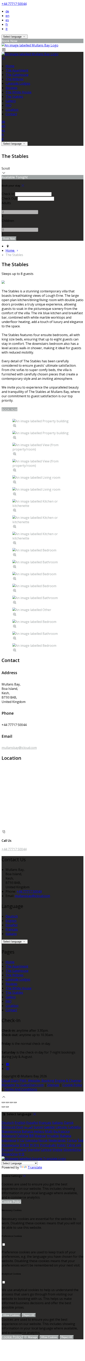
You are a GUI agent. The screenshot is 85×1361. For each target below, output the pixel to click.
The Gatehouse (17, 74)
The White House (18, 92)
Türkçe (71, 1140)
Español (11, 925)
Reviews (11, 88)
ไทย (80, 1140)
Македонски (11, 1131)
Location (12, 109)
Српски (46, 1149)
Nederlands (57, 1140)
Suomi (38, 1127)
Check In (8, 194)
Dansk (69, 1122)
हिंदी (31, 1136)
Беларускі (9, 1136)
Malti (49, 1131)
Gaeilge (49, 1127)
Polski (61, 1145)
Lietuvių (61, 1127)
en (7, 16)
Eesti (19, 1127)
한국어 (34, 1145)
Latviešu (74, 1127)
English (11, 920)
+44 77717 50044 (14, 4)
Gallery (11, 101)
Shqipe (57, 1149)
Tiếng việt (73, 1145)
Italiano (11, 934)
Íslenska (31, 1140)
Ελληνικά (8, 1127)
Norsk (43, 1140)
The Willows (15, 79)
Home (10, 66)
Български (61, 1131)
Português (48, 1145)
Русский (8, 1149)
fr (7, 24)
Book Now (9, 409)
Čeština (22, 1136)
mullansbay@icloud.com (19, 747)
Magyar (40, 1136)
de (7, 11)
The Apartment (17, 70)
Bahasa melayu (33, 1131)
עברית (21, 1140)
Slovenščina (72, 1149)
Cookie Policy (72, 1085)
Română (20, 1149)
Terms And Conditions (20, 1089)
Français (12, 929)
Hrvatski (53, 1136)
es (7, 20)
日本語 (24, 1145)
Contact (11, 114)
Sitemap (53, 1085)
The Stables (14, 96)
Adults (6, 203)
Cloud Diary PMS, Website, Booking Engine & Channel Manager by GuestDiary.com (41, 1082)
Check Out (9, 198)
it (7, 29)
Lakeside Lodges (18, 83)
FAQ (8, 105)
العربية (28, 1127)
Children (8, 220)
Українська (10, 1145)
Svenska (33, 1149)
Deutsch (12, 916)
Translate (35, 1167)
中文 (21, 1154)
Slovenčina (10, 1154)
